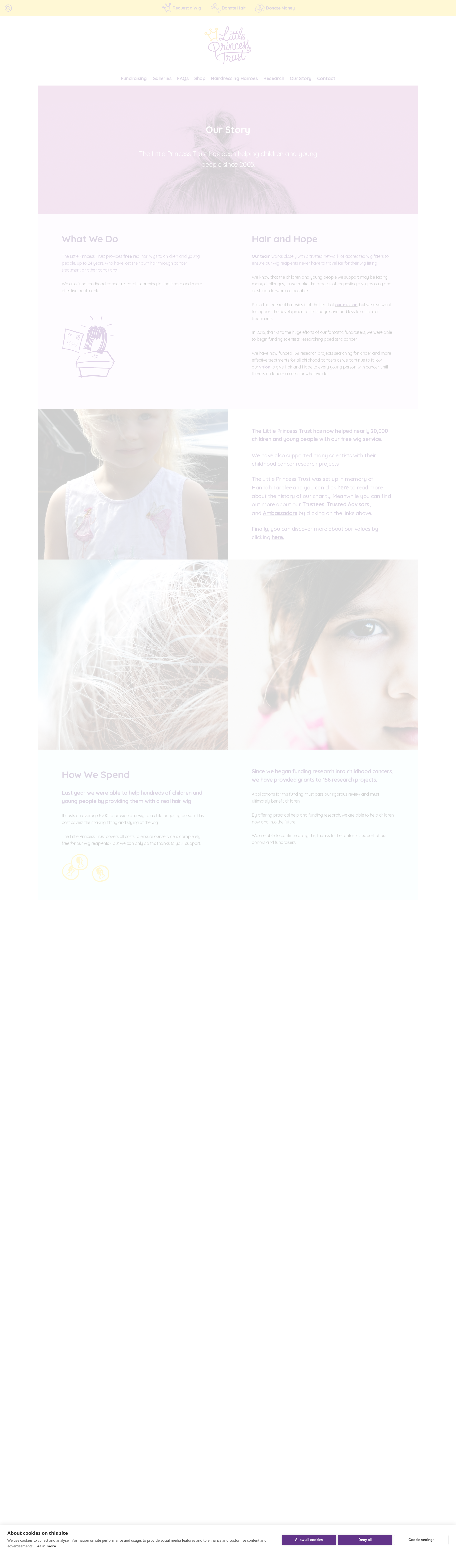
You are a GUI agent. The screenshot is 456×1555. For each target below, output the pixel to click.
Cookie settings (421, 1540)
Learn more (45, 1546)
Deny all (365, 1540)
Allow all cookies (309, 1540)
